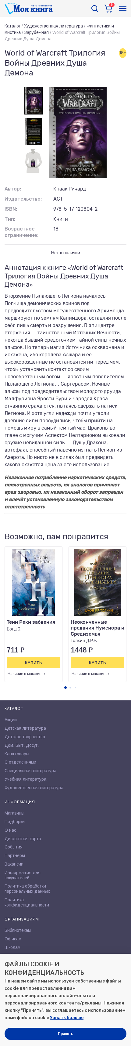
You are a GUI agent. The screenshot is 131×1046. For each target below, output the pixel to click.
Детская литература (25, 728)
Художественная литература (53, 26)
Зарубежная (36, 32)
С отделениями (20, 762)
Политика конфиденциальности (27, 902)
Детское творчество (25, 736)
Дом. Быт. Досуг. (22, 745)
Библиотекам (18, 930)
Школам (12, 947)
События (14, 846)
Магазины (14, 813)
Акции (11, 719)
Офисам (13, 938)
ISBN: (11, 209)
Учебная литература (25, 779)
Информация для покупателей (23, 875)
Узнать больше (66, 1017)
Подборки (15, 821)
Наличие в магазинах (26, 674)
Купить (33, 662)
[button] (65, 687)
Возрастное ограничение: (21, 232)
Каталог (12, 26)
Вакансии (14, 864)
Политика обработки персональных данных (27, 889)
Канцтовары (17, 753)
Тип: (10, 219)
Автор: (13, 189)
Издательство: (23, 199)
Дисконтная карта (23, 838)
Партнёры (15, 855)
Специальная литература (30, 770)
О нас (10, 830)
